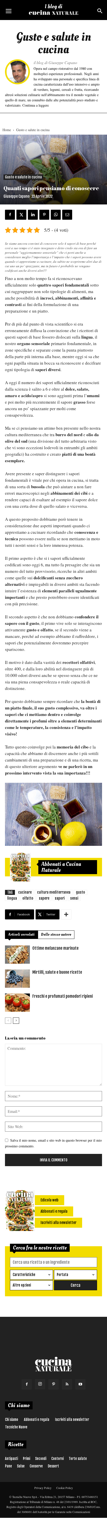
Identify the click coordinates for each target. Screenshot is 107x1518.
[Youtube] (80, 1384)
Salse (21, 1466)
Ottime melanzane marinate (55, 948)
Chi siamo (11, 1419)
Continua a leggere (35, 105)
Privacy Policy (43, 1488)
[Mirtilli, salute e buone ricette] (17, 978)
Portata (62, 1275)
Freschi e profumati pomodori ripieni (62, 996)
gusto (80, 892)
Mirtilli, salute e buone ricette (57, 972)
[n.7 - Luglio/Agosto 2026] (20, 867)
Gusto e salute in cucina (33, 129)
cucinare (25, 892)
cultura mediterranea (53, 892)
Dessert (53, 1466)
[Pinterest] (53, 1384)
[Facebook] (27, 1384)
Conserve (36, 1466)
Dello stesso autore (56, 934)
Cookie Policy (64, 1488)
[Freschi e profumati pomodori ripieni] (17, 1002)
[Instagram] (40, 1384)
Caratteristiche (24, 1275)
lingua (12, 898)
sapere (44, 898)
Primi (26, 1458)
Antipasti (11, 1458)
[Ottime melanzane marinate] (17, 954)
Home (6, 129)
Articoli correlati (21, 934)
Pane (8, 1466)
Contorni (57, 1458)
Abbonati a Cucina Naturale (61, 867)
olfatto (27, 898)
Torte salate (78, 1458)
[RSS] (67, 1384)
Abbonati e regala (36, 1419)
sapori (60, 898)
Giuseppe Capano (16, 196)
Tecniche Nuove (16, 1427)
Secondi (40, 1458)
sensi (74, 898)
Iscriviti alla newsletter (72, 1419)
